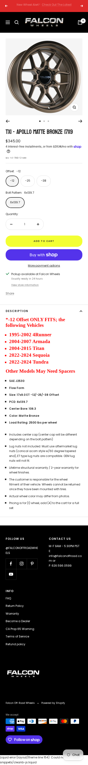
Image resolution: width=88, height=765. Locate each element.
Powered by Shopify (53, 703)
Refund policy (15, 644)
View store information (25, 285)
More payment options (44, 266)
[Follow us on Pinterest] (32, 563)
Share (10, 293)
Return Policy (15, 606)
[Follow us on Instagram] (21, 563)
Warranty (12, 614)
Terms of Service (17, 636)
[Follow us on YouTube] (11, 574)
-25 (27, 181)
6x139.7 (15, 202)
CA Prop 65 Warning (20, 629)
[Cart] (80, 22)
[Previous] (8, 121)
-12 (12, 181)
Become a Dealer (18, 621)
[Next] (80, 121)
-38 (43, 181)
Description (17, 311)
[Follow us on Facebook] (11, 563)
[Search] (17, 22)
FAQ (8, 598)
